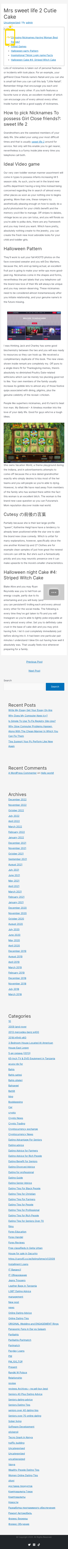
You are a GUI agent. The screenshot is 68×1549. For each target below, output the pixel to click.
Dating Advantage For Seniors (25, 1139)
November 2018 (17, 983)
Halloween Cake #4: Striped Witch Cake (33, 59)
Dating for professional (21, 1172)
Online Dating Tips (18, 1318)
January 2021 (16, 902)
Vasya (11, 1464)
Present (12, 1367)
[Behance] (38, 1544)
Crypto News (15, 1118)
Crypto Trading (16, 1123)
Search (8, 680)
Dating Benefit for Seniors (22, 1161)
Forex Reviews (16, 1242)
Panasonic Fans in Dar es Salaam (27, 1329)
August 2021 (15, 864)
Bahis (11, 1069)
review (12, 1383)
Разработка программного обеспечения (31, 1507)
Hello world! (47, 773)
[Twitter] (29, 1544)
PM (10, 1356)
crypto (12, 1112)
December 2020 (17, 907)
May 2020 (14, 940)
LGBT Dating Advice (19, 1291)
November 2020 (17, 913)
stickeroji (13, 1431)
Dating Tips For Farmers (21, 1199)
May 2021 (13, 880)
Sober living (14, 1421)
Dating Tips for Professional (23, 1210)
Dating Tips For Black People (24, 1188)
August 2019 (15, 956)
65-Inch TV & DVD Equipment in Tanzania (31, 1058)
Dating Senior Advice (20, 1183)
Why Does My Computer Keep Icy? (28, 715)
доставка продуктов (20, 1486)
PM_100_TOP (15, 1361)
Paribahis (13, 1334)
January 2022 (16, 837)
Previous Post (34, 661)
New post (13, 1302)
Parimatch (14, 1345)
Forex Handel (15, 1237)
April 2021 (13, 886)
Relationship (15, 1377)
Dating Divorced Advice (21, 1166)
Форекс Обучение (18, 1524)
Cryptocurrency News (20, 1134)
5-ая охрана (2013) (19, 1053)
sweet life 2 (38, 141)
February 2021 (16, 896)
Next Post (34, 670)
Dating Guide (15, 1177)
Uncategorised (16, 1448)
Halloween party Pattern (24, 50)
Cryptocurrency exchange (23, 1129)
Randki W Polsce (17, 1372)
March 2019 (15, 967)
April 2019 (14, 962)
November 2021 (17, 848)
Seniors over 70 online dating (24, 1415)
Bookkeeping (15, 1101)
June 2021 (14, 875)
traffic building (16, 1442)
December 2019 (17, 951)
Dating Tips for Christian (22, 1193)
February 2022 (16, 832)
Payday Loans (16, 1350)
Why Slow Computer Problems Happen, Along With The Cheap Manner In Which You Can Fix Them (33, 731)
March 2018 (15, 994)
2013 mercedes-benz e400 (23, 1032)
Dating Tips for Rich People (23, 1215)
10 (9, 1021)
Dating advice (16, 1145)
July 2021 (13, 869)
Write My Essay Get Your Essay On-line (30, 710)
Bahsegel (13, 1085)
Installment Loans (18, 1264)
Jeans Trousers (16, 1280)
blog (10, 1096)
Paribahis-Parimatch (19, 1340)
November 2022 (17, 805)
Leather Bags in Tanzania (22, 1285)
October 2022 (16, 810)
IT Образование (17, 1275)
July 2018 (13, 989)
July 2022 (13, 815)
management (15, 1296)
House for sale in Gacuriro (22, 1253)
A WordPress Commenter (22, 773)
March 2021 (15, 891)
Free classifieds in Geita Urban (25, 1248)
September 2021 (17, 859)
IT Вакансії (14, 1269)
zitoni (11, 1480)
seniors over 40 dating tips (23, 1410)
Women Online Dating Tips (23, 1475)
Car (10, 1107)
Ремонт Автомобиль (20, 1513)
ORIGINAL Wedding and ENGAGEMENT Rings (33, 1323)
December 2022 (17, 799)
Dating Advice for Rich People (25, 1155)
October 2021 (16, 853)
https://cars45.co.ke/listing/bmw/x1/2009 (31, 1258)
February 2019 (16, 972)
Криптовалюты (16, 1497)
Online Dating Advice (20, 1312)
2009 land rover (17, 1026)
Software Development (21, 1426)
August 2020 (15, 924)
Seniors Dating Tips (19, 1404)
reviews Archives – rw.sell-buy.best (28, 1388)
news (11, 1307)
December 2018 (17, 978)
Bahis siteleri (15, 1080)
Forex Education (17, 1231)
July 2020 (14, 929)
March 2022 (15, 826)
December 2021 (17, 842)
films (11, 1226)
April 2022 (14, 821)
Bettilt (11, 1091)
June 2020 (14, 934)
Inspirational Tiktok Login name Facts (32, 55)
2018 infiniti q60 (17, 1037)
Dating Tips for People (20, 1204)
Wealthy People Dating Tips (23, 1469)
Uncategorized (16, 1453)
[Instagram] (34, 1544)
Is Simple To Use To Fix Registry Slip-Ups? (32, 721)
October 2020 (16, 918)
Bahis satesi (15, 1074)
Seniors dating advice (20, 1399)
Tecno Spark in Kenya (20, 1437)
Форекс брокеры (18, 1518)
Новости (13, 1502)
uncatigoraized (16, 1459)
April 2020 (14, 945)
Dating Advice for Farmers (23, 1150)
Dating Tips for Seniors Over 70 (26, 1221)
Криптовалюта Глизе (20, 1491)
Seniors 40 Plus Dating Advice (25, 1394)
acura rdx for (15, 1063)
